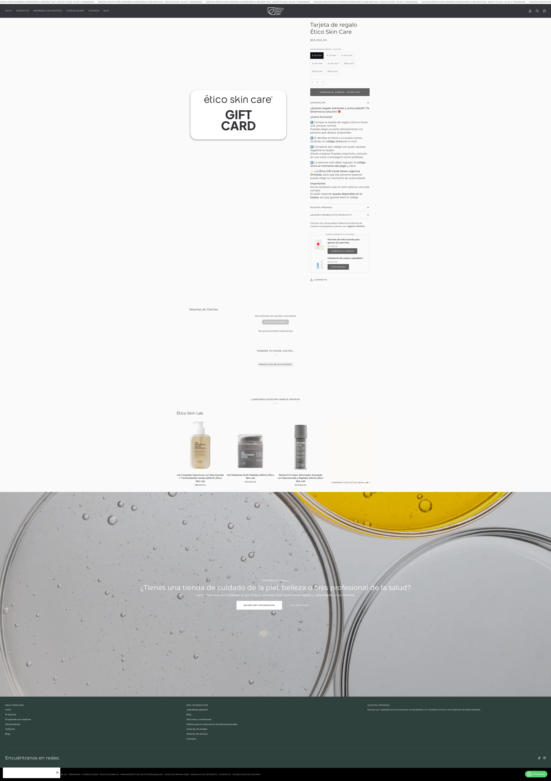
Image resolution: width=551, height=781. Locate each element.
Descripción (318, 102)
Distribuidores (12, 724)
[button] (22, 11)
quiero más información (259, 605)
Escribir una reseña (275, 322)
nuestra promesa (321, 207)
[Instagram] (544, 758)
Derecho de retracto (197, 734)
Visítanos (10, 729)
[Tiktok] (539, 758)
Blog (7, 734)
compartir (320, 280)
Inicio (8, 709)
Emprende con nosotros (18, 719)
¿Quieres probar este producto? (331, 215)
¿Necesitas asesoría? (197, 709)
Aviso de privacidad (196, 729)
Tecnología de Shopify (246, 774)
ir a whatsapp (299, 605)
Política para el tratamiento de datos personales (211, 724)
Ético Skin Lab (190, 413)
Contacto (191, 739)
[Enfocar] (182, 142)
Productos (10, 714)
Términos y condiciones (198, 719)
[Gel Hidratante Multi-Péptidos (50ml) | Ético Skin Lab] (250, 445)
